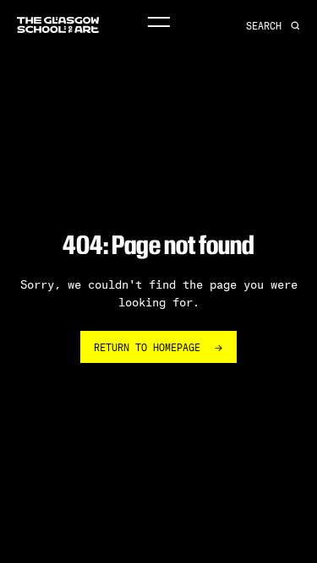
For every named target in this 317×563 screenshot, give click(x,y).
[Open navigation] (158, 22)
